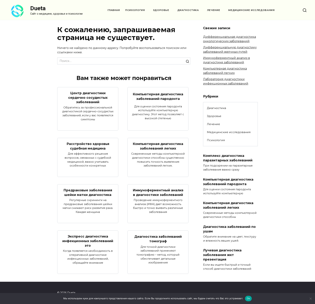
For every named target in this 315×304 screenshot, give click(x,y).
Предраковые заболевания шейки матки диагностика (87, 192)
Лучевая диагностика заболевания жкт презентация (222, 254)
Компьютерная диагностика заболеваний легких (158, 146)
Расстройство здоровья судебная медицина (88, 146)
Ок (248, 298)
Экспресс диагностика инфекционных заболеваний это (87, 240)
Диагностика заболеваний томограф (158, 239)
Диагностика (188, 10)
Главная (114, 10)
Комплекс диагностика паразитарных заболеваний (227, 158)
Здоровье (161, 10)
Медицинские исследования (251, 10)
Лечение (213, 10)
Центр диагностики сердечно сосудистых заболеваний (88, 97)
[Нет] (310, 298)
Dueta (38, 8)
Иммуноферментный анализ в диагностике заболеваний (158, 192)
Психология (135, 10)
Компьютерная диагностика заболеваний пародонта (158, 96)
